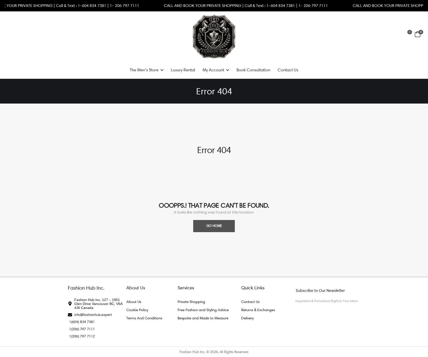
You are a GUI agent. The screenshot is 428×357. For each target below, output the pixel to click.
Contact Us (288, 69)
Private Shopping (191, 302)
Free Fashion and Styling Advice (203, 310)
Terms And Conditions (144, 318)
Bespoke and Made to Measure (203, 318)
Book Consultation (253, 69)
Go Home (214, 226)
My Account (213, 69)
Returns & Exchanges (258, 310)
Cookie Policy (137, 310)
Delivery (247, 318)
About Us (133, 302)
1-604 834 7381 (99, 5)
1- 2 (120, 5)
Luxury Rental (183, 69)
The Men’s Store (144, 69)
